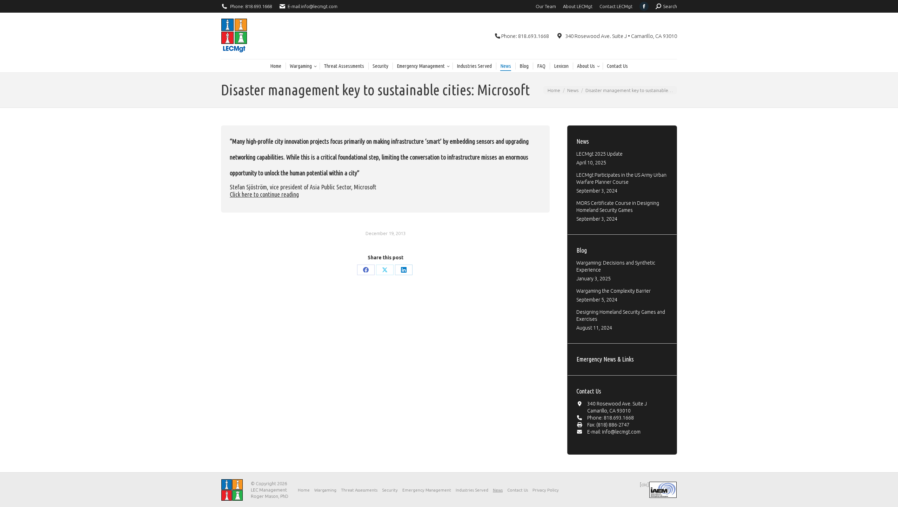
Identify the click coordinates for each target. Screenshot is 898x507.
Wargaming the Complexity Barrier (613, 291)
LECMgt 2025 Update (599, 154)
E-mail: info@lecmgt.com (614, 432)
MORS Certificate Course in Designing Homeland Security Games (617, 206)
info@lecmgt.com (319, 6)
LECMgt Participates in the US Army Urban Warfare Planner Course (621, 178)
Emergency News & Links (605, 359)
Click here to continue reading (264, 194)
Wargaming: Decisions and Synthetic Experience (615, 266)
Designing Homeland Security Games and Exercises (620, 315)
